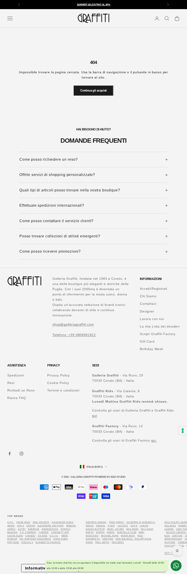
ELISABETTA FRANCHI (48, 542)
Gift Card (147, 341)
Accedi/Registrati (153, 288)
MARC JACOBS (115, 529)
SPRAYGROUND (173, 539)
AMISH (11, 526)
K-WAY (111, 526)
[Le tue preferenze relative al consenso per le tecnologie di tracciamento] (182, 430)
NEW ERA (107, 539)
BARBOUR (33, 529)
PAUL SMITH (102, 542)
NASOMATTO (93, 539)
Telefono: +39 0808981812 (74, 335)
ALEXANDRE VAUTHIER (50, 526)
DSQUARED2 (44, 539)
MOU (140, 536)
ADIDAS (30, 526)
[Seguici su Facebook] (9, 453)
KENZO (90, 526)
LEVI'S (134, 526)
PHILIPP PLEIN (143, 539)
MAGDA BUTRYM (95, 529)
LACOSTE (122, 526)
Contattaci (148, 303)
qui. (154, 440)
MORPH (100, 532)
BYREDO (65, 529)
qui (94, 415)
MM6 (142, 532)
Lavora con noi (152, 319)
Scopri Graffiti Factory (158, 334)
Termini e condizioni (63, 390)
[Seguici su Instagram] (21, 453)
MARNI (110, 532)
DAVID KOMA (60, 539)
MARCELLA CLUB (126, 532)
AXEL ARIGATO (41, 522)
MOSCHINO (92, 536)
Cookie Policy (58, 383)
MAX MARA (132, 529)
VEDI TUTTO (171, 553)
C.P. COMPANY (28, 532)
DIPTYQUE (13, 542)
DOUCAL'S (27, 542)
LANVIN (144, 526)
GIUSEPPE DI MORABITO (140, 522)
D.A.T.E (54, 536)
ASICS (20, 526)
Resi (10, 383)
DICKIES (42, 536)
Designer (147, 311)
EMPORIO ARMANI (96, 522)
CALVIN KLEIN (15, 536)
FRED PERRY (116, 522)
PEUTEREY (118, 542)
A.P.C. (10, 522)
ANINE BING (23, 522)
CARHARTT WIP (60, 532)
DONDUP (12, 539)
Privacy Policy (58, 375)
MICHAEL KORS (110, 536)
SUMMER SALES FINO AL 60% (93, 2)
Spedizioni (15, 375)
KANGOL (100, 526)
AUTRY (22, 529)
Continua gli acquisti (93, 90)
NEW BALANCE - (125, 539)
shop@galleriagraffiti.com (73, 324)
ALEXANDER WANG (62, 522)
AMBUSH (71, 526)
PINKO (89, 542)
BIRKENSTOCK (50, 529)
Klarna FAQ (16, 398)
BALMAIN (12, 532)
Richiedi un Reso (21, 390)
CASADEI (30, 536)
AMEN (64, 536)
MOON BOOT (128, 536)
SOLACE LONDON (176, 532)
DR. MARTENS (28, 539)
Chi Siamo (148, 296)
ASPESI (11, 529)
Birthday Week (151, 349)
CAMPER (44, 532)
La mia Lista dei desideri (160, 326)
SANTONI (177, 536)
